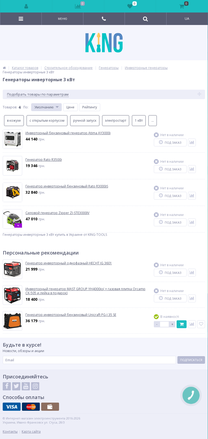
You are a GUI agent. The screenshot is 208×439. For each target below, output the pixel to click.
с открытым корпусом (47, 120)
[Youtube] (26, 386)
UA (187, 18)
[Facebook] (7, 386)
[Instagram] (35, 386)
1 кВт (139, 120)
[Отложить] (201, 324)
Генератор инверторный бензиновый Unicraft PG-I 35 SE (70, 315)
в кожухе (14, 120)
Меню (62, 19)
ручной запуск (84, 120)
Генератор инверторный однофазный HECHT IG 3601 (68, 263)
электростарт (115, 120)
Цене (70, 107)
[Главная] (4, 67)
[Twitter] (16, 386)
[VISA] (12, 407)
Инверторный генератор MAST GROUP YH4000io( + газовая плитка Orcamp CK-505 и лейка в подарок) (85, 291)
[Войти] (26, 6)
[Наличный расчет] (50, 407)
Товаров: (10, 107)
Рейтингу (89, 107)
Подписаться (191, 360)
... (152, 120)
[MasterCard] (31, 407)
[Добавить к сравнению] (192, 142)
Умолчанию (44, 107)
